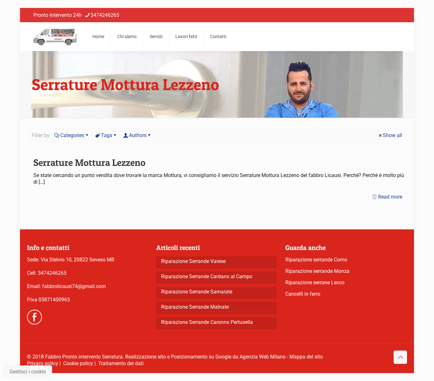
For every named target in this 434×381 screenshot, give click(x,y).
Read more (390, 197)
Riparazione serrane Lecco (314, 282)
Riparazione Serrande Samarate (196, 292)
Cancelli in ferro (302, 294)
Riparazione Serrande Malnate (195, 307)
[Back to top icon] (400, 357)
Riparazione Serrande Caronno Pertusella (207, 322)
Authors (137, 135)
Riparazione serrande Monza (317, 271)
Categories (72, 135)
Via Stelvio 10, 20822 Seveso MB (77, 260)
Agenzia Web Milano (263, 357)
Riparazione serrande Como (316, 260)
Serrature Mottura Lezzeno (89, 162)
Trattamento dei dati (121, 363)
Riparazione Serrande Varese (193, 261)
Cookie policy (78, 363)
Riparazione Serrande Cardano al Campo (206, 276)
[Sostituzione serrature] (55, 36)
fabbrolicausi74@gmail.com (74, 286)
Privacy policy (42, 363)
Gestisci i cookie (28, 372)
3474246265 (105, 15)
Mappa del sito (306, 357)
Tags (106, 135)
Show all (392, 135)
